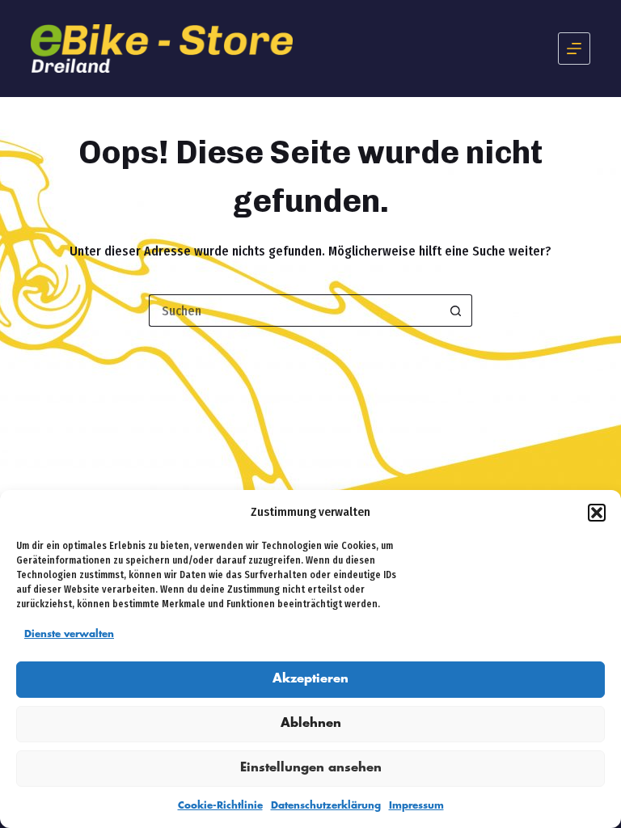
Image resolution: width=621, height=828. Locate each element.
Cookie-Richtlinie (220, 806)
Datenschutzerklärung (326, 806)
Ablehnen (311, 723)
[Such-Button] (456, 310)
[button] (597, 513)
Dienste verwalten (69, 634)
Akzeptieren (310, 679)
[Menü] (574, 48)
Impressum (416, 806)
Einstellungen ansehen (311, 768)
